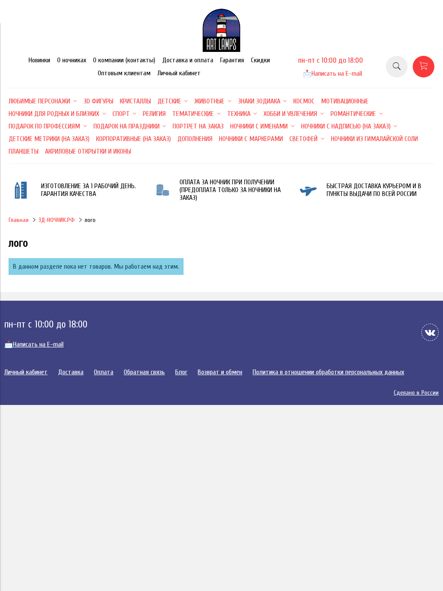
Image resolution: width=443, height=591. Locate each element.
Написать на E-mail (332, 73)
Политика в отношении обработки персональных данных (328, 372)
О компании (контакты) (124, 60)
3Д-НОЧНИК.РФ (57, 220)
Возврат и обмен (220, 372)
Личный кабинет (179, 73)
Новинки (39, 60)
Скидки (260, 60)
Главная (19, 220)
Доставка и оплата (187, 60)
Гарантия (232, 60)
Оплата (103, 372)
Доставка (70, 372)
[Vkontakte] (430, 332)
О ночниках (71, 60)
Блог (181, 372)
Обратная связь (144, 372)
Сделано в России (416, 392)
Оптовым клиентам (124, 73)
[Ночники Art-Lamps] (221, 50)
